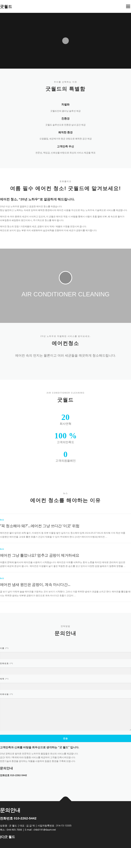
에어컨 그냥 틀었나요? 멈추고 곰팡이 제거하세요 (39, 555)
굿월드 (6, 6)
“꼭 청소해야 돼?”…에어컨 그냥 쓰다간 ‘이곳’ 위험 (39, 525)
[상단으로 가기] (66, 801)
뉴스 (2, 519)
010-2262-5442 (18, 775)
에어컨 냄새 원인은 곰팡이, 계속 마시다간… (35, 584)
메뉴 (127, 6)
